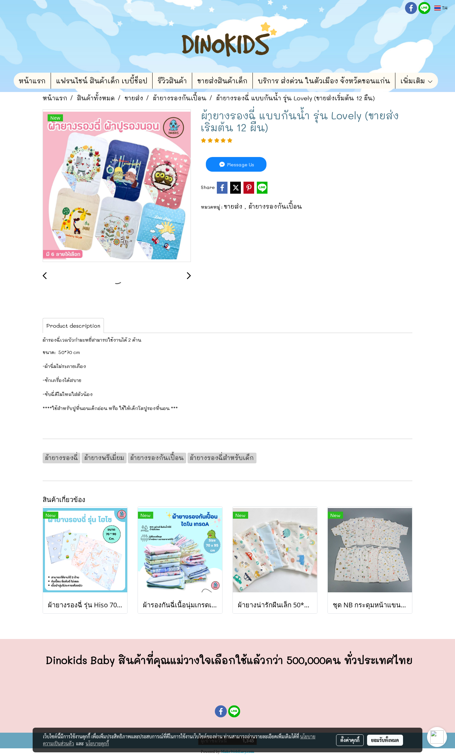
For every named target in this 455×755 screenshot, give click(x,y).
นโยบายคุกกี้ (97, 743)
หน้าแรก (32, 80)
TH (444, 8)
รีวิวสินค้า (172, 80)
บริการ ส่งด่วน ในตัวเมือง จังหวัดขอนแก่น (324, 80)
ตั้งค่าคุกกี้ (349, 740)
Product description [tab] (73, 325)
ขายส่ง (234, 206)
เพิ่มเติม (413, 80)
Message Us (240, 164)
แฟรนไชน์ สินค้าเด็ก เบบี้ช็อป (101, 80)
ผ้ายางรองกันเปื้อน (275, 206)
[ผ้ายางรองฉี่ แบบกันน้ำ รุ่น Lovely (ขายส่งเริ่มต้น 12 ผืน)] (117, 186)
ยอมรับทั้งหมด (385, 740)
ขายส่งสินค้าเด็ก (222, 80)
